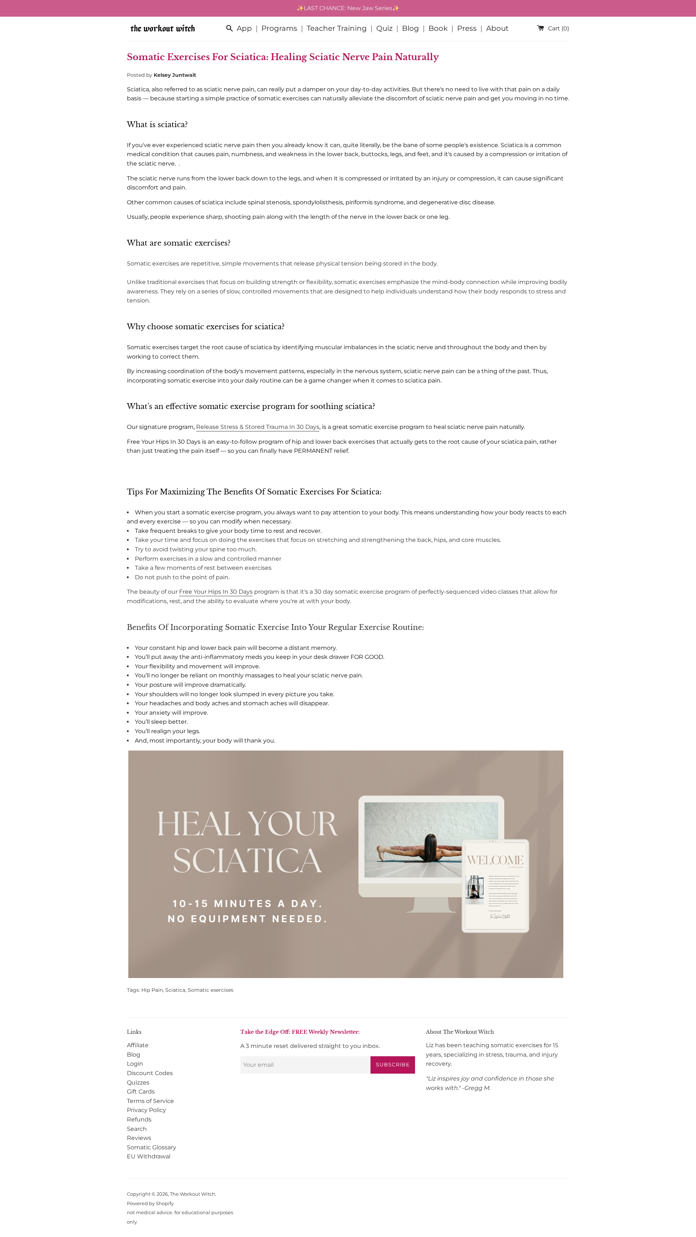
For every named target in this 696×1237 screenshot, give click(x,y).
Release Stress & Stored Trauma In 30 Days (257, 426)
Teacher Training (337, 28)
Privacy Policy (146, 1110)
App (244, 28)
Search (137, 1128)
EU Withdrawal (148, 1156)
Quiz (384, 28)
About (497, 28)
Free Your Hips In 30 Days (216, 591)
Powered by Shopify (150, 1203)
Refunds (139, 1119)
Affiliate (138, 1045)
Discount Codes (150, 1073)
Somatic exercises (210, 990)
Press (467, 28)
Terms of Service (150, 1101)
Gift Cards (141, 1091)
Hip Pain (152, 990)
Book (438, 28)
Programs (279, 28)
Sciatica (175, 990)
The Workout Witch (192, 1194)
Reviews (139, 1137)
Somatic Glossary (151, 1147)
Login (135, 1063)
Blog (410, 28)
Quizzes (138, 1082)
